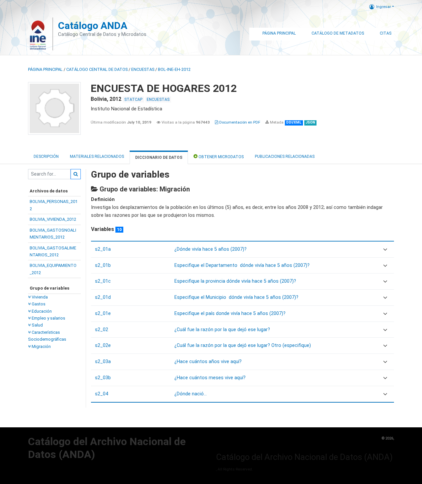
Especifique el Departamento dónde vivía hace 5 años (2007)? (242, 265)
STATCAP (133, 99)
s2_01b (103, 265)
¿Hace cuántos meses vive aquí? (210, 378)
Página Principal (279, 33)
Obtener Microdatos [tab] (220, 157)
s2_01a (103, 249)
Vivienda (39, 297)
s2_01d (103, 297)
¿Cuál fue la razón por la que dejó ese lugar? (222, 329)
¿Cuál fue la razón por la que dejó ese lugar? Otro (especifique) (242, 345)
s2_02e (103, 345)
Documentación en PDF (239, 122)
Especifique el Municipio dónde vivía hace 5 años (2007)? (236, 297)
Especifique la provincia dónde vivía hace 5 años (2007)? (235, 281)
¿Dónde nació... (190, 394)
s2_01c (103, 281)
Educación (41, 311)
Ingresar (383, 6)
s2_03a (103, 361)
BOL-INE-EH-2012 (174, 69)
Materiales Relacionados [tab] (97, 156)
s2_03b (103, 378)
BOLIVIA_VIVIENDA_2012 (53, 219)
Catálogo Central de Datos (97, 69)
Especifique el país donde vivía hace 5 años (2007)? (230, 313)
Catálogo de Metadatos (338, 33)
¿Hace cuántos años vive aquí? (208, 361)
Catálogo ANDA (92, 25)
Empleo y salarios (48, 318)
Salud (37, 325)
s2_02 (101, 329)
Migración (41, 346)
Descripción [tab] (46, 156)
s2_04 (101, 394)
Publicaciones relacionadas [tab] (285, 156)
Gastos (38, 303)
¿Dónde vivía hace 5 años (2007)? (210, 249)
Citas (385, 33)
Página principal (45, 69)
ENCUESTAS (142, 69)
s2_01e (103, 313)
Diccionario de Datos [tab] (158, 157)
